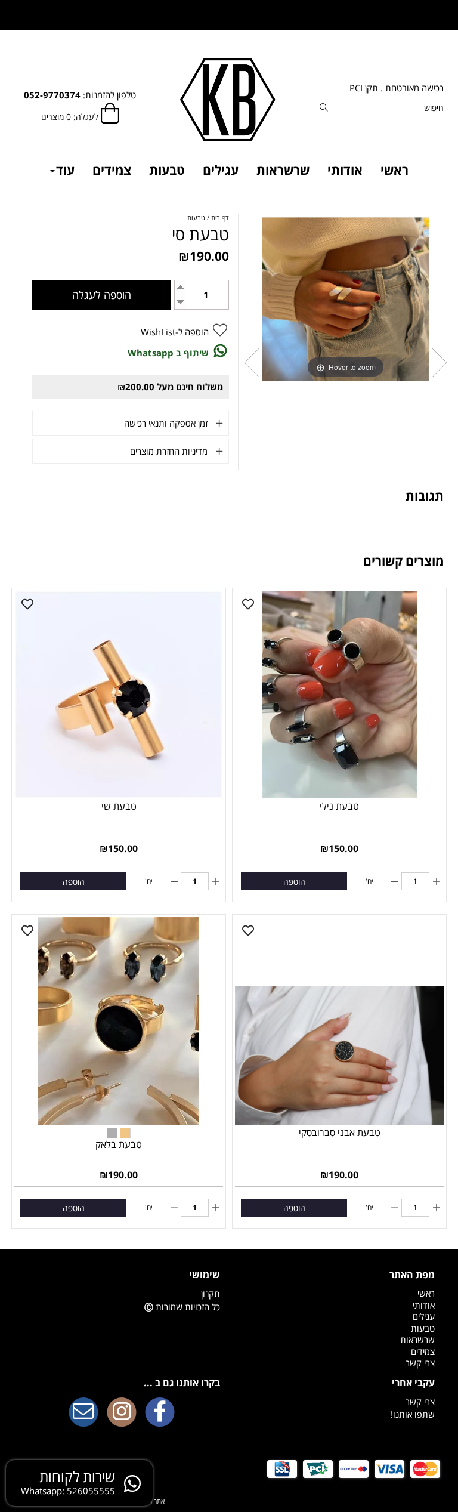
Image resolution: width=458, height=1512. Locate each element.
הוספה (294, 881)
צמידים (111, 170)
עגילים (221, 170)
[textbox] (121, 1274)
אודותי (345, 170)
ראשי (394, 170)
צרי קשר (420, 1363)
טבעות (167, 170)
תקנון (210, 1294)
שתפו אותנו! (413, 1414)
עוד (65, 170)
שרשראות (283, 170)
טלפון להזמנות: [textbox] (80, 95)
